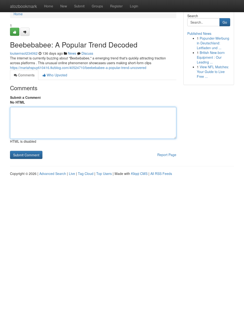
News (72, 53)
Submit (79, 6)
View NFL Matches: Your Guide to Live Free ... (213, 71)
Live (72, 173)
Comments (26, 75)
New (63, 6)
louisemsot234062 (24, 53)
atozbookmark (23, 6)
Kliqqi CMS (139, 173)
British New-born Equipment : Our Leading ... (211, 57)
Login (134, 6)
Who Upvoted (56, 75)
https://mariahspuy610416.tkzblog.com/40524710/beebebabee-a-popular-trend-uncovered (78, 67)
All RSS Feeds (161, 173)
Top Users (104, 173)
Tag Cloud (85, 173)
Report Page (166, 154)
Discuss (87, 53)
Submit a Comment (25, 97)
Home (48, 6)
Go (225, 22)
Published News (199, 33)
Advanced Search (52, 173)
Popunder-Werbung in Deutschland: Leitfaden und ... (213, 43)
